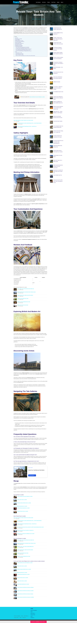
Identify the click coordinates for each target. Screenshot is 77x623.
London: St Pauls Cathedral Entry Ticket (23, 301)
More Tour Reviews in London (19, 54)
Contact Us (24, 617)
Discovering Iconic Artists (18, 44)
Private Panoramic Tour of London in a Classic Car (25, 530)
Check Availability (31, 475)
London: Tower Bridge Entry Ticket (22, 298)
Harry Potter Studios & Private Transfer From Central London (23, 120)
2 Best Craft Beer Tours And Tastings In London (37, 96)
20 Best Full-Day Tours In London (22, 511)
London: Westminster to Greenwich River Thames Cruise (26, 543)
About (20, 617)
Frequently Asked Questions (18, 46)
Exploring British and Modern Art (19, 43)
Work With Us (33, 613)
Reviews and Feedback (18, 42)
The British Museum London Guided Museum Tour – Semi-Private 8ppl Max (29, 520)
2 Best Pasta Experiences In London (23, 584)
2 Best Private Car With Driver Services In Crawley (25, 590)
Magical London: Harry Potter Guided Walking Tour (25, 546)
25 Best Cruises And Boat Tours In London (24, 502)
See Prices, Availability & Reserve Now (38, 621)
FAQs (31, 611)
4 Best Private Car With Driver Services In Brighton (25, 587)
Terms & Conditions (34, 610)
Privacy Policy (16, 617)
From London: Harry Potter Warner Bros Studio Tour (25, 288)
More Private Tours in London (19, 53)
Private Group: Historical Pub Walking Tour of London (25, 533)
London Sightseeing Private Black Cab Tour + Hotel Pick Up (26, 126)
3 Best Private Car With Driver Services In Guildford (25, 597)
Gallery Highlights (17, 39)
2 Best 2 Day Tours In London (22, 580)
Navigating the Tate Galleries (19, 45)
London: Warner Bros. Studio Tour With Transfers (25, 295)
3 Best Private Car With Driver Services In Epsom (25, 593)
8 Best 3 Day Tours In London (22, 499)
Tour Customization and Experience (19, 41)
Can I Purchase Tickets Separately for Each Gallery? (22, 47)
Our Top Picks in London (19, 52)
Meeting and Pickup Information (19, 40)
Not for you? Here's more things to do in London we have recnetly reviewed (25, 55)
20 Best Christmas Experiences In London (20, 506)
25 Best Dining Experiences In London (23, 574)
